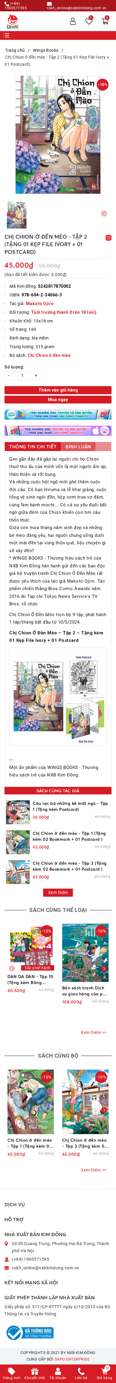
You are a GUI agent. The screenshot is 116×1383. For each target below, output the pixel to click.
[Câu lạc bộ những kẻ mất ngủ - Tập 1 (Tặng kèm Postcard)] (18, 812)
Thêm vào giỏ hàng (58, 390)
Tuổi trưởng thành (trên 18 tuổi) (64, 312)
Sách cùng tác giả (58, 790)
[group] (58, 135)
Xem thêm (58, 892)
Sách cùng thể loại (58, 910)
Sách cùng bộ (58, 1056)
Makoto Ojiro (40, 303)
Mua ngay (58, 399)
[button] (104, 968)
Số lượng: (14, 367)
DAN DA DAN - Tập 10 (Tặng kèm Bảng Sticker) (30, 980)
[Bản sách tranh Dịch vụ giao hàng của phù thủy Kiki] (85, 953)
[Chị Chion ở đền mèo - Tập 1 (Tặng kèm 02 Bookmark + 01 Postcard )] (18, 842)
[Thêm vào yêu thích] (109, 238)
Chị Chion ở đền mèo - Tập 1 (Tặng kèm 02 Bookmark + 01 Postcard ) (69, 836)
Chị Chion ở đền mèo (49, 355)
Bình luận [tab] (78, 447)
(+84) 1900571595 (15, 5)
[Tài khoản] (72, 21)
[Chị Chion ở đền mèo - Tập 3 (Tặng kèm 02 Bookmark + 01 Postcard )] (18, 872)
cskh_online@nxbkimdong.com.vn (76, 8)
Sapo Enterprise (72, 1359)
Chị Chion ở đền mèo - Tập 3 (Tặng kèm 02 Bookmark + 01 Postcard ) (70, 866)
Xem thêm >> (93, 1032)
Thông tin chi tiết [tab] (33, 447)
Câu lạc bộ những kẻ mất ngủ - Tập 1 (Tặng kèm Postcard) (70, 806)
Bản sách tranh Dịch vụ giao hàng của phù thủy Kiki (85, 991)
